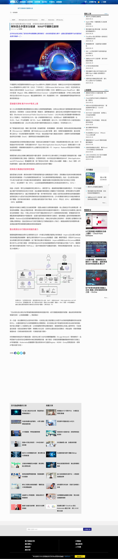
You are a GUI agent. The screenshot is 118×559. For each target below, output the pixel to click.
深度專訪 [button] (44, 2)
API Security (59, 20)
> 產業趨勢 (15, 12)
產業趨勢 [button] (30, 2)
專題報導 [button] (23, 2)
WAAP (13, 20)
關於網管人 (28, 544)
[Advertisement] (45, 380)
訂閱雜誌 (77, 541)
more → (107, 13)
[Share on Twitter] (21, 353)
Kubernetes (51, 20)
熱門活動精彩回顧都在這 (25, 8)
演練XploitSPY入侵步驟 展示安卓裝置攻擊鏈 (97, 198)
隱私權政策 (78, 544)
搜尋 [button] (104, 2)
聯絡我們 (27, 547)
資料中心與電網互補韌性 (95, 187)
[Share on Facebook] (15, 353)
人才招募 (77, 547)
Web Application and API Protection (28, 20)
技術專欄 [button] (37, 2)
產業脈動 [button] (59, 2)
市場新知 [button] (52, 2)
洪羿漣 (20, 29)
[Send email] (24, 353)
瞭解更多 (67, 556)
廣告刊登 (27, 550)
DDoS (42, 20)
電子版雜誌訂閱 (29, 541)
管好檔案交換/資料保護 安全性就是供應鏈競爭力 (97, 192)
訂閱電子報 (92, 2)
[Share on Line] (18, 353)
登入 (86, 2)
